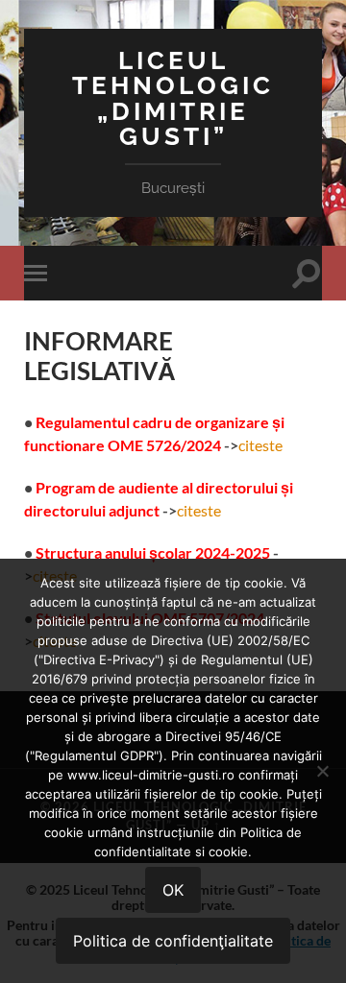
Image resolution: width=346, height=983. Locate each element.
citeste (260, 445)
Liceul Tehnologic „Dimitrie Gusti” (173, 98)
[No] (322, 770)
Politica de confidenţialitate (173, 940)
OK (173, 889)
